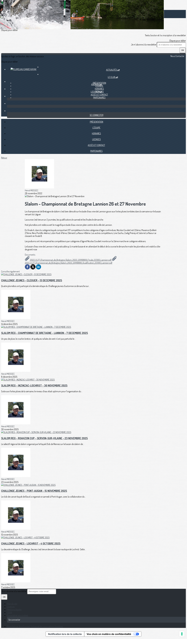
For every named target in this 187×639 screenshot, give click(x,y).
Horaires (99, 88)
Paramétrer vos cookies (17, 615)
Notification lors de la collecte (65, 634)
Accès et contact (99, 94)
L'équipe (99, 85)
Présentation (96, 121)
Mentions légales (14, 609)
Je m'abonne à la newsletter (144, 44)
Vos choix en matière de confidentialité (109, 634)
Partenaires (99, 97)
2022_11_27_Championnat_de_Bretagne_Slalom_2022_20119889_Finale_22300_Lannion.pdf (71, 259)
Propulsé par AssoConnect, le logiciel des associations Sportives (35, 626)
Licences (96, 139)
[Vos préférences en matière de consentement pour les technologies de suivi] (182, 634)
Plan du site (12, 603)
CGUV (9, 612)
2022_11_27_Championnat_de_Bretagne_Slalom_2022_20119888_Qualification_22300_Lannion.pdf (68, 262)
